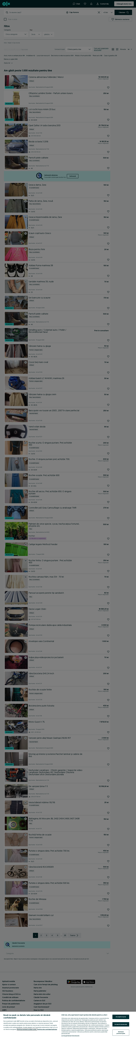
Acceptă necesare (121, 1024)
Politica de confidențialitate (47, 1029)
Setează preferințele (121, 1032)
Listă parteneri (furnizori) (70, 1036)
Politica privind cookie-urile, (27, 1029)
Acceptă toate (121, 1017)
